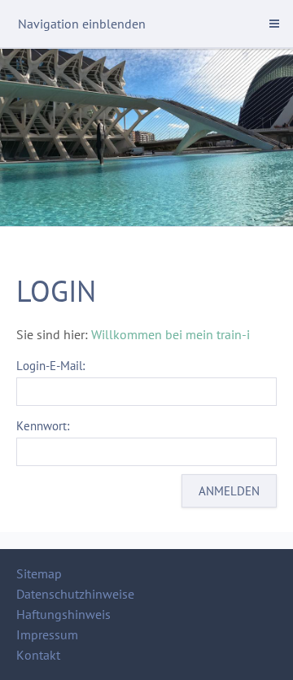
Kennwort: (42, 426)
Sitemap (39, 573)
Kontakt (38, 655)
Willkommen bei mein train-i (170, 334)
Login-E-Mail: (50, 365)
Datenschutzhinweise (75, 594)
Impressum (47, 634)
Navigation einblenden (82, 23)
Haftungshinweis (63, 614)
